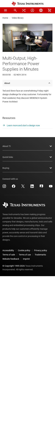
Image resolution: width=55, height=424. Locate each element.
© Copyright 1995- (13, 266)
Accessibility (8, 250)
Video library (18, 18)
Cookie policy (24, 250)
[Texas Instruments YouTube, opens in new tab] (51, 187)
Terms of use (25, 254)
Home (5, 18)
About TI (6, 146)
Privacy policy (40, 250)
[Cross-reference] (24, 10)
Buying (5, 168)
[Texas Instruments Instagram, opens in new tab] (4, 187)
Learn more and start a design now (23, 125)
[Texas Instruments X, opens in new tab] (23, 187)
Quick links (7, 157)
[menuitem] (15, 10)
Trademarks (40, 254)
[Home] (27, 4)
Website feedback (10, 259)
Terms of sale (8, 254)
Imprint (26, 259)
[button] (5, 10)
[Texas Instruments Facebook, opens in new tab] (13, 187)
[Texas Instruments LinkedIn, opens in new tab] (32, 187)
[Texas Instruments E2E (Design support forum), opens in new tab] (41, 187)
